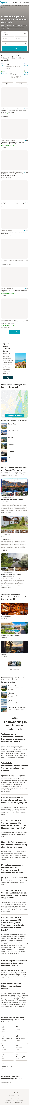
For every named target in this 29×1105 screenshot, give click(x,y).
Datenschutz (20, 1100)
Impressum (8, 1100)
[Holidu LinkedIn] (14, 1092)
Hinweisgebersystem (19, 1102)
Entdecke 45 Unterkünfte (14, 415)
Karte (8, 84)
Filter (22, 84)
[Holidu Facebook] (17, 1092)
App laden (14, 2)
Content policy (8, 1102)
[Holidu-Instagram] (11, 1092)
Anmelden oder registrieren (8, 377)
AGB (14, 1100)
